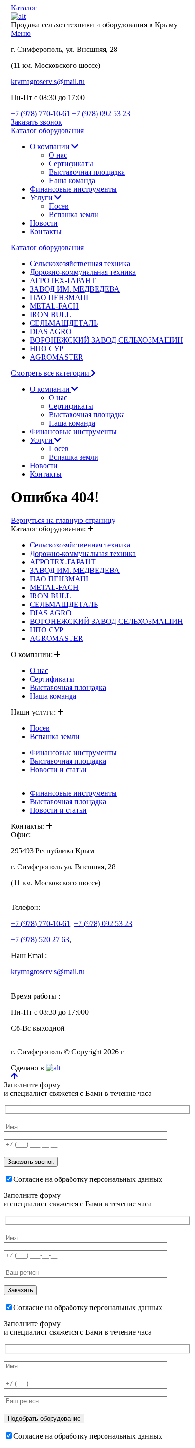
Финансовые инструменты (73, 189)
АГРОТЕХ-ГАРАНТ (63, 281)
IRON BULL (50, 315)
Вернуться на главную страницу (63, 520)
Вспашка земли (73, 214)
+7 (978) (40, 113)
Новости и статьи (58, 770)
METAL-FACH (54, 306)
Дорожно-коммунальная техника (83, 272)
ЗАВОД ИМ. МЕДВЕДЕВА (75, 289)
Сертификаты (71, 164)
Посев (59, 206)
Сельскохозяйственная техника (80, 264)
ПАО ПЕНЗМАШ (59, 298)
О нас (58, 155)
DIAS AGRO (50, 332)
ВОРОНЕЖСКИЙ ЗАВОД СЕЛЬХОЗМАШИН (106, 340)
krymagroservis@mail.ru (48, 81)
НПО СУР (46, 349)
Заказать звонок (36, 122)
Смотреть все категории (51, 373)
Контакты (46, 231)
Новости (44, 223)
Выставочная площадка (87, 172)
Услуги (42, 198)
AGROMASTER (56, 357)
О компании (50, 147)
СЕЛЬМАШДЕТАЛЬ (64, 323)
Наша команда (72, 181)
